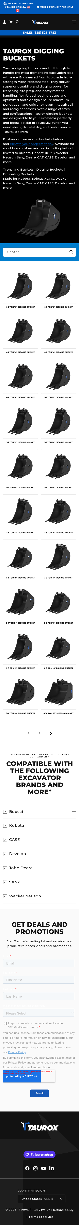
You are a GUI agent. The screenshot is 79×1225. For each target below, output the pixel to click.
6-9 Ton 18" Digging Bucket (58, 668)
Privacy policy (39, 1209)
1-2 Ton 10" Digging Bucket (58, 397)
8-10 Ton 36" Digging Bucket (59, 713)
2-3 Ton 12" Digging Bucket (20, 533)
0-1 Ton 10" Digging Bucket (20, 307)
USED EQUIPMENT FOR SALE (56, 7)
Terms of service (41, 1216)
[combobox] (39, 252)
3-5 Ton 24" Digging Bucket (20, 623)
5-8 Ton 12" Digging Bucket (20, 668)
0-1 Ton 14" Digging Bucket (20, 352)
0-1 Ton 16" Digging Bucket (58, 352)
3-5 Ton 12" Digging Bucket (58, 578)
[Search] (71, 252)
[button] (74, 22)
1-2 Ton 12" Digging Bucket (20, 442)
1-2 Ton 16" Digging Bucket (20, 487)
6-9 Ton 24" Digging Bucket (20, 713)
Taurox (23, 1209)
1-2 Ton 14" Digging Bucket (58, 442)
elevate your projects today (31, 144)
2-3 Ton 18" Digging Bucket (20, 578)
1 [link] (28, 733)
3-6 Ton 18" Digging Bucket (58, 623)
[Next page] (50, 733)
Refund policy (63, 1209)
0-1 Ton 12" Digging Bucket (58, 307)
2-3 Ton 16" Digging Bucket (58, 533)
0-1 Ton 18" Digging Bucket (20, 397)
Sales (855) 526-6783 (39, 32)
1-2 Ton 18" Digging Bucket (58, 487)
